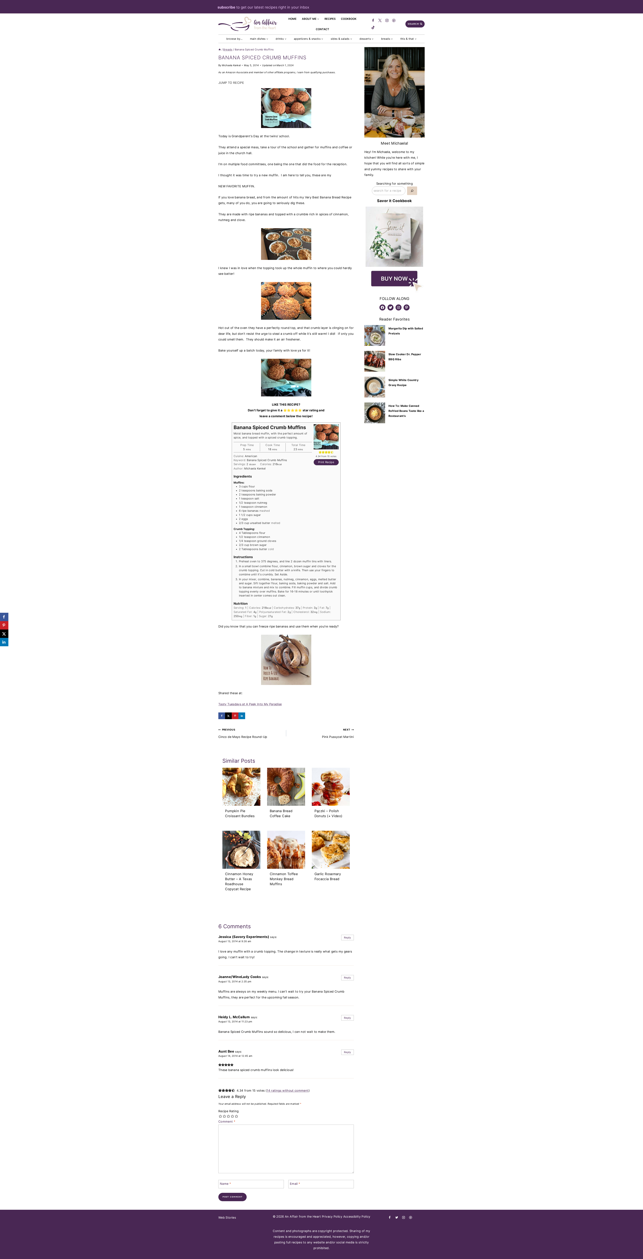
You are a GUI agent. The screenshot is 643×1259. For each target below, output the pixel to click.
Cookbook (348, 18)
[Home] (219, 49)
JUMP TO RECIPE (231, 82)
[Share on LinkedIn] (241, 715)
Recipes (330, 18)
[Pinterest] (394, 20)
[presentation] (241, 787)
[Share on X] (228, 715)
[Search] (412, 190)
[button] (320, 452)
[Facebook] (373, 20)
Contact (322, 29)
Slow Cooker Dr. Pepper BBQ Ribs (404, 357)
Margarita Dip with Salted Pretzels (405, 331)
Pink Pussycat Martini (338, 733)
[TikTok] (373, 27)
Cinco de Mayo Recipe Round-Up (242, 733)
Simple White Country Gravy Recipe (403, 382)
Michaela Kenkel (231, 65)
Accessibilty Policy (356, 1216)
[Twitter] (380, 20)
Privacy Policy (332, 1216)
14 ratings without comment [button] (287, 1090)
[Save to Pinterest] (235, 715)
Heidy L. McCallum (234, 1017)
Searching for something (394, 183)
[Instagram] (387, 20)
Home (292, 18)
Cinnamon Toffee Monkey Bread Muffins (284, 879)
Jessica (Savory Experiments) (243, 937)
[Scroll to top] (625, 1248)
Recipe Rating (228, 1111)
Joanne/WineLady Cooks (239, 977)
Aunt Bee (226, 1051)
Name (225, 1184)
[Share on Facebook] (221, 715)
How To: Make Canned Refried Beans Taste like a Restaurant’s (406, 411)
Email (295, 1184)
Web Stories (227, 1217)
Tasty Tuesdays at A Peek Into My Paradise (250, 704)
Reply (347, 937)
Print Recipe (326, 462)
